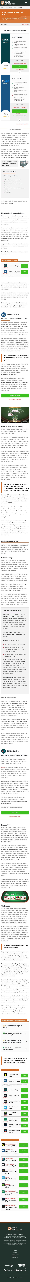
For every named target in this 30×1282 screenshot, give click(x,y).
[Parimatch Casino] (3, 1144)
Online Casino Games (11, 7)
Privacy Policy (15, 1255)
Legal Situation (15, 1254)
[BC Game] (3, 1184)
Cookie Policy (15, 1257)
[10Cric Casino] (3, 1164)
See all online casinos (22, 124)
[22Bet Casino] (3, 1159)
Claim (20, 66)
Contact (15, 1252)
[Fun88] (3, 1177)
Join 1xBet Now (15, 395)
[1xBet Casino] (3, 1150)
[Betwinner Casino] (3, 1191)
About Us (15, 1250)
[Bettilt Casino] (3, 1170)
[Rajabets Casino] (3, 1199)
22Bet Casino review (14, 816)
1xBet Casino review (14, 399)
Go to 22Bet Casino (20, 69)
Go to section (25, 24)
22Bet (3, 767)
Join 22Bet (15, 812)
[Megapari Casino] (3, 1206)
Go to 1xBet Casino (19, 113)
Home (2, 7)
